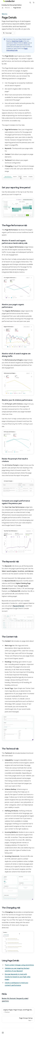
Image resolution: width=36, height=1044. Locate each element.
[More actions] (14, 33)
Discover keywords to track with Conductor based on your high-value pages (17, 976)
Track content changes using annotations (19, 965)
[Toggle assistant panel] (34, 2)
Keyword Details (18, 606)
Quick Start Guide (17, 41)
